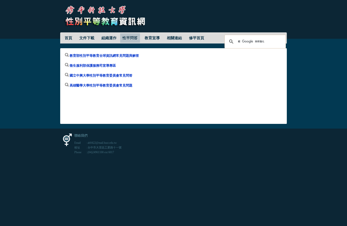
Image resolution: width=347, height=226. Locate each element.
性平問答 (130, 38)
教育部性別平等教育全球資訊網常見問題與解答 (104, 55)
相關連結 (174, 38)
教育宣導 (152, 38)
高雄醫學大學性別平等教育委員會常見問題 (100, 85)
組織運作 (109, 38)
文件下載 (86, 38)
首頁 (68, 38)
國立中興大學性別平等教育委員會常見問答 (101, 75)
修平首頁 (196, 38)
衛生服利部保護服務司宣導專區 (93, 65)
